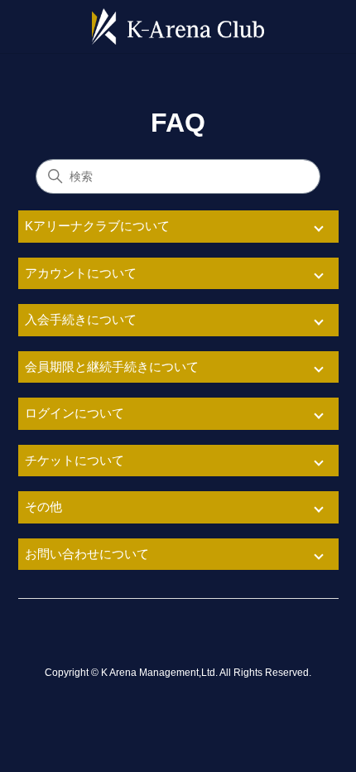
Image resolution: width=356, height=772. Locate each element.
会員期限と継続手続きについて (112, 366)
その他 (43, 506)
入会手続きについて (81, 319)
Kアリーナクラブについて (97, 226)
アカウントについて (81, 273)
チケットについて (74, 460)
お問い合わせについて (87, 554)
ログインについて (74, 413)
